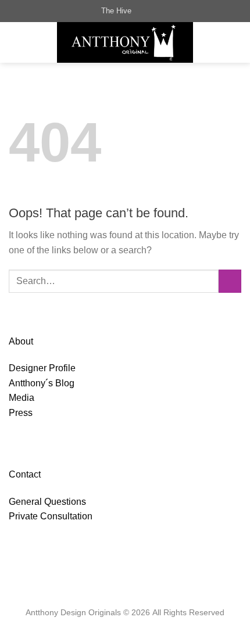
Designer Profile (42, 368)
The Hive (116, 10)
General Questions (47, 502)
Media (21, 398)
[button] (16, 42)
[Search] (144, 11)
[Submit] (230, 281)
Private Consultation (50, 516)
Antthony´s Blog (41, 383)
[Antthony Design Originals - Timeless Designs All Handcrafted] (125, 42)
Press (21, 413)
